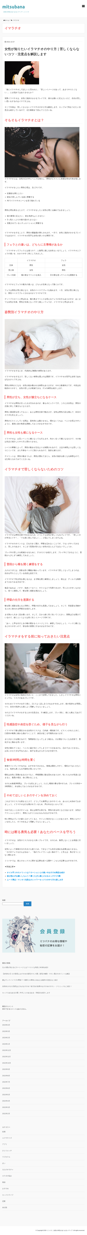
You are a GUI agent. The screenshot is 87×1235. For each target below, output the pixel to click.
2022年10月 (6, 1063)
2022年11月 (6, 1056)
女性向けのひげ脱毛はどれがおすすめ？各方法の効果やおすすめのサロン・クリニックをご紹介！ (37, 986)
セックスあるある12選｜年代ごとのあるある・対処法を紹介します (26, 993)
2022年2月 (6, 1113)
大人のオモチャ (7, 1169)
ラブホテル (6, 1157)
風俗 (3, 1182)
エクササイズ (7, 1138)
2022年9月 (6, 1069)
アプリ (4, 1144)
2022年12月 (6, 1050)
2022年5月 (6, 1095)
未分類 (4, 1207)
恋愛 (3, 1201)
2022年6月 (6, 1088)
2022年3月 (6, 1107)
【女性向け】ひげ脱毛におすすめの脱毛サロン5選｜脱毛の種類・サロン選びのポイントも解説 (36, 974)
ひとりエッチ (7, 1150)
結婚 (3, 1132)
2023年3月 (6, 1031)
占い (3, 1163)
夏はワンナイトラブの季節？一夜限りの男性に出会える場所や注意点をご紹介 (30, 980)
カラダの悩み (7, 1176)
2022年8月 (6, 1076)
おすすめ (5, 1188)
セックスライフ (7, 1195)
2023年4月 (6, 1025)
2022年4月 (6, 1101)
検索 (3, 900)
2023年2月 (6, 1038)
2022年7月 (6, 1082)
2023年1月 (6, 1044)
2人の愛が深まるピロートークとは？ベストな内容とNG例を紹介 (25, 967)
